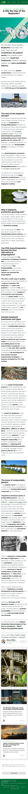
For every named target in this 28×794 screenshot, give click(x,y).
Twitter (18, 787)
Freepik (17, 635)
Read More (23, 641)
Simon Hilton (11, 640)
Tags (18, 2)
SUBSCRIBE (14, 773)
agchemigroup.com (14, 788)
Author (14, 2)
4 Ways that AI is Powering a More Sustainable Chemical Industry (14, 673)
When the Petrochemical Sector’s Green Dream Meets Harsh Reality (14, 678)
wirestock (22, 637)
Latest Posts (6, 787)
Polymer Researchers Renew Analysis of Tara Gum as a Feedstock (13, 624)
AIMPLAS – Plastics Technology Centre (14, 502)
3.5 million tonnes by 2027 (11, 168)
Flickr (12, 635)
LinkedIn (23, 787)
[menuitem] (9, 2)
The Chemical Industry (19, 9)
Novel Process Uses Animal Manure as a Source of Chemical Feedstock (14, 667)
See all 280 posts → (14, 683)
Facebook (13, 787)
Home (9, 2)
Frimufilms (4, 637)
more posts (13, 641)
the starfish (13, 637)
